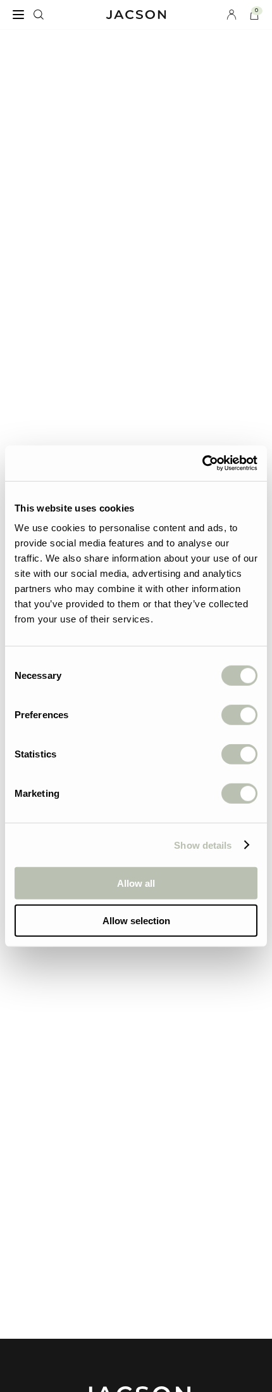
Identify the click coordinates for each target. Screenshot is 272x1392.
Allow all (136, 883)
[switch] (239, 715)
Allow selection (136, 920)
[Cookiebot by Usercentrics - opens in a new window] (202, 463)
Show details (203, 844)
